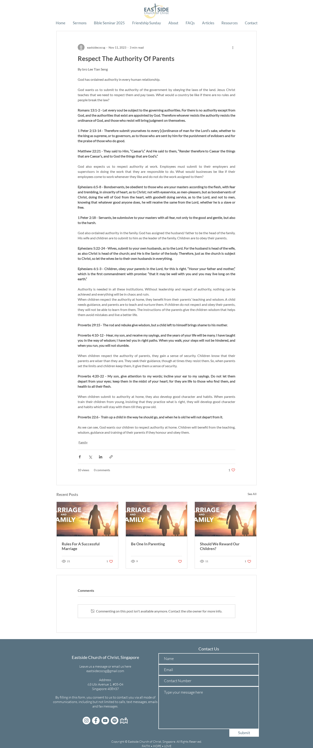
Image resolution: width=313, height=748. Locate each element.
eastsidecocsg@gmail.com (105, 671)
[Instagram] (86, 720)
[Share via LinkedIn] (101, 457)
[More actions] (232, 47)
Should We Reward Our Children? (220, 546)
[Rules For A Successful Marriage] (87, 519)
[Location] (124, 720)
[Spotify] (114, 720)
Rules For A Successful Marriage (81, 546)
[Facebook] (96, 720)
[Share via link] (111, 457)
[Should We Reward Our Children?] (225, 519)
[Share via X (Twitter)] (90, 457)
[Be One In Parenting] (156, 519)
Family (83, 442)
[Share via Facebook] (80, 457)
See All (252, 494)
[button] (79, 23)
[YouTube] (105, 720)
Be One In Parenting (148, 544)
